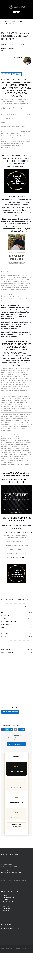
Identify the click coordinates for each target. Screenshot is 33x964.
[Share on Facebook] (3, 729)
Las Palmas (6, 906)
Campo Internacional (8, 897)
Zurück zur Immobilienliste (13, 21)
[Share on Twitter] (7, 729)
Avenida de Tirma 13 (11, 708)
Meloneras (6, 910)
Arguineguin (6, 895)
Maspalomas (6, 908)
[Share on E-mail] (15, 729)
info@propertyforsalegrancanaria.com (12, 872)
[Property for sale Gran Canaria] (16, 6)
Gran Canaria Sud (8, 902)
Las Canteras (6, 904)
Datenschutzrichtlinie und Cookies (10, 928)
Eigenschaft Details (6, 73)
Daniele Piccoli (17, 57)
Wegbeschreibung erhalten (10, 711)
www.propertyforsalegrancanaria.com (16, 557)
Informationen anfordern (16, 74)
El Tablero (5, 899)
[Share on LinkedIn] (11, 729)
